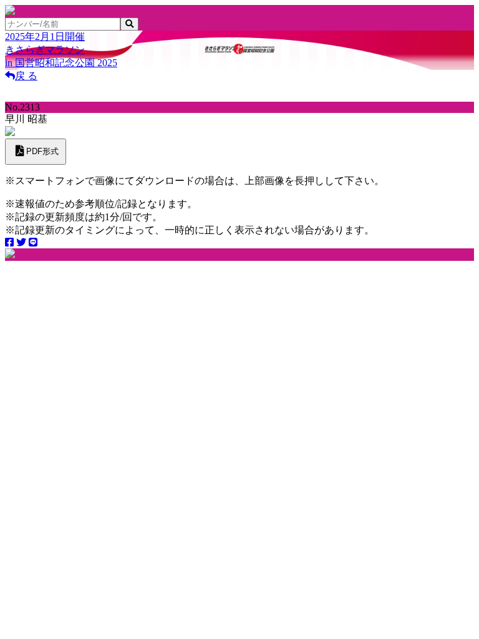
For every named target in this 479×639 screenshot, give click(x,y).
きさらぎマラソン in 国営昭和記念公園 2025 (61, 49)
